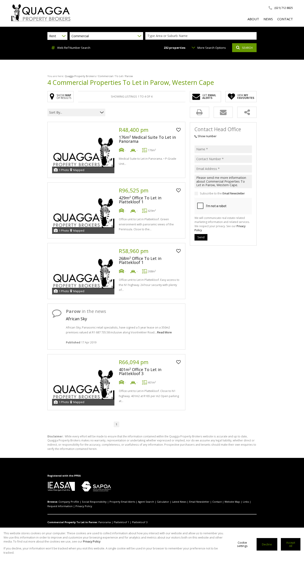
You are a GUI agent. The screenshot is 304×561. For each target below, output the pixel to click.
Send (201, 237)
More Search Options (211, 48)
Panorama (104, 522)
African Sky (76, 318)
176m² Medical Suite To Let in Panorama (147, 139)
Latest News (179, 501)
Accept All (290, 544)
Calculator (163, 501)
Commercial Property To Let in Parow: (72, 522)
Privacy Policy (83, 506)
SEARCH (247, 48)
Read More (164, 332)
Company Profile (69, 501)
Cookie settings (242, 544)
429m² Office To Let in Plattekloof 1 (140, 200)
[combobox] (201, 36)
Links (246, 501)
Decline (267, 544)
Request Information (60, 506)
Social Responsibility (94, 501)
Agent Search (146, 501)
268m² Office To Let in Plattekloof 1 (140, 260)
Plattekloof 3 (139, 522)
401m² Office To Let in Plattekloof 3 (140, 371)
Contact (217, 501)
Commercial (105, 76)
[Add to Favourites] (178, 130)
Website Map (232, 501)
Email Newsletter (234, 194)
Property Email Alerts (122, 501)
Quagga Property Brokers (80, 76)
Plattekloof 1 (121, 522)
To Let (119, 76)
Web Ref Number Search (73, 48)
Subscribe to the (222, 194)
